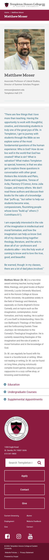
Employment (9, 521)
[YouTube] (30, 536)
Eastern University (11, 516)
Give (6, 527)
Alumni (29, 516)
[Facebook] (7, 536)
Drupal (15, 557)
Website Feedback (34, 521)
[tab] (24, 384)
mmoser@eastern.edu (14, 90)
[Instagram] (19, 536)
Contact (30, 527)
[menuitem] (43, 5)
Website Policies (11, 553)
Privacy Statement (26, 553)
